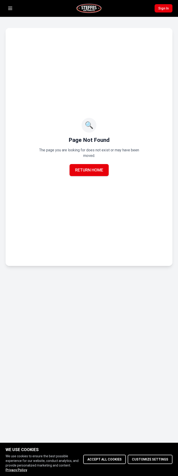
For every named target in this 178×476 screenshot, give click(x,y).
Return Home (89, 170)
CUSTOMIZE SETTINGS (150, 459)
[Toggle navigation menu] (10, 8)
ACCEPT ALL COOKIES (104, 459)
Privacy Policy (16, 470)
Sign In (163, 8)
